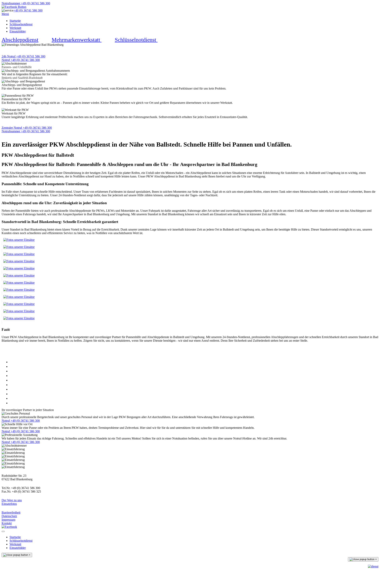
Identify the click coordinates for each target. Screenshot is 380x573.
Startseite (15, 20)
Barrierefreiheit (11, 512)
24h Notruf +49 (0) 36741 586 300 (23, 56)
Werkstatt (15, 28)
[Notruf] (373, 566)
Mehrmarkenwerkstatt (77, 40)
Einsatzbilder (18, 31)
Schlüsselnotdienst (21, 24)
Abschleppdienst (20, 40)
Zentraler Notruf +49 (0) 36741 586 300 (27, 127)
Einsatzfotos (9, 503)
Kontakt (7, 523)
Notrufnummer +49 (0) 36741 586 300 (26, 3)
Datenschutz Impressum (9, 517)
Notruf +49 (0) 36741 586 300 (21, 60)
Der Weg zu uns (12, 500)
